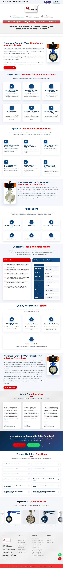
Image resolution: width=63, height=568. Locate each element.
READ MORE (5, 559)
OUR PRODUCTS (17, 21)
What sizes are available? (46, 473)
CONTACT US (52, 21)
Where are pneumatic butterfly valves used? (46, 463)
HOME (8, 21)
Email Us (46, 444)
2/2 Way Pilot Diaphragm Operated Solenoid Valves (37, 550)
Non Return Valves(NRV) (22, 549)
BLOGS (4, 566)
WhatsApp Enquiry (34, 444)
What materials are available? (46, 468)
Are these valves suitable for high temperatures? (16, 479)
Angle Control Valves (36, 545)
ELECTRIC (35, 21)
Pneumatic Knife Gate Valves (37, 542)
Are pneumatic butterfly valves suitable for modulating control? (16, 492)
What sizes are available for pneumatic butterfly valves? (46, 485)
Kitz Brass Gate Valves (22, 545)
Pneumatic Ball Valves (36, 538)
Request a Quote (10, 67)
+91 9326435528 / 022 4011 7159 (18, 17)
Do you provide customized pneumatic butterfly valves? (46, 479)
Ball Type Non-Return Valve (23, 551)
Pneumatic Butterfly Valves (19, 34)
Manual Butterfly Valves (22, 538)
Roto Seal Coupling (21, 542)
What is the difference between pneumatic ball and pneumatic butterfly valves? (46, 492)
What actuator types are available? (16, 468)
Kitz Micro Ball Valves (22, 544)
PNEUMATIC (27, 21)
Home (4, 34)
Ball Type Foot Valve (21, 552)
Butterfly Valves (50, 538)
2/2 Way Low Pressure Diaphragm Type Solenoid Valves (38, 553)
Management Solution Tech (47, 566)
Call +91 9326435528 (11, 387)
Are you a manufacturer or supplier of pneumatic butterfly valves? (16, 485)
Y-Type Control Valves (36, 544)
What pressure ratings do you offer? (16, 473)
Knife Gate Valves (21, 547)
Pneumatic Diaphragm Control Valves (38, 556)
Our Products (9, 34)
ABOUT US (44, 21)
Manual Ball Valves (21, 540)
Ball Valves (49, 540)
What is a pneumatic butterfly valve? (16, 463)
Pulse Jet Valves (35, 547)
